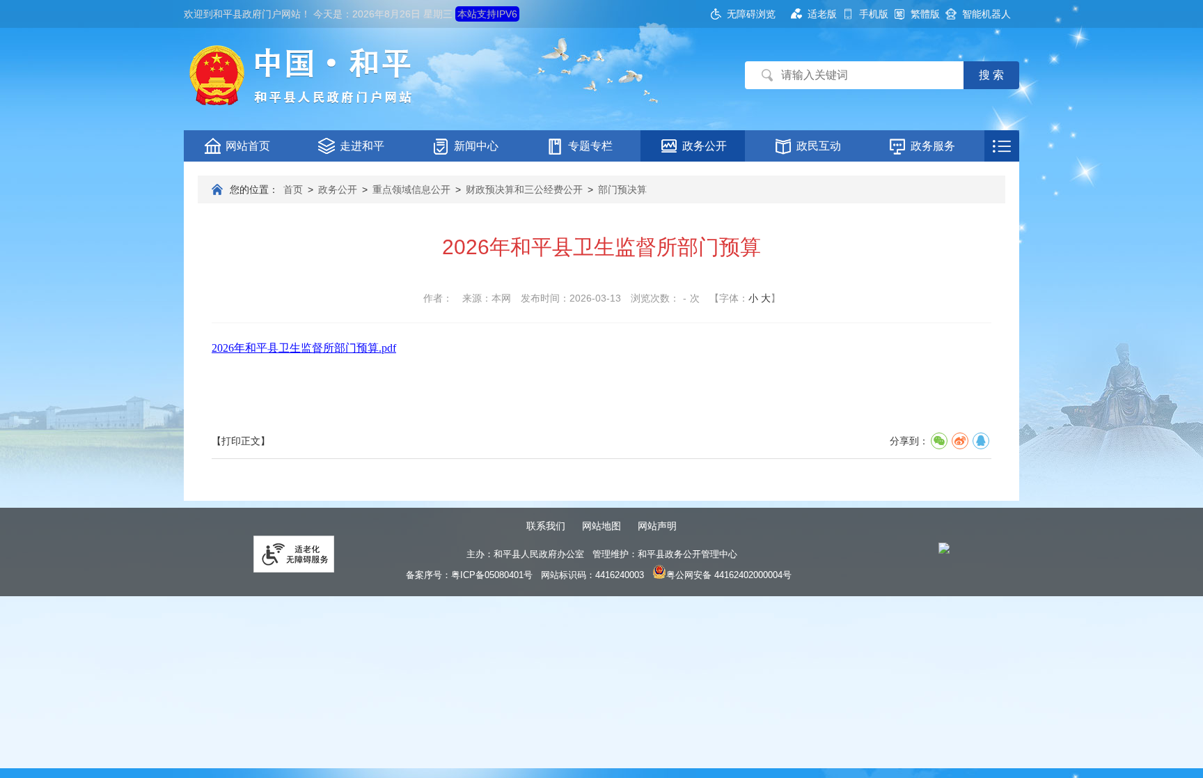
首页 (293, 189)
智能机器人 (986, 14)
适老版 (822, 14)
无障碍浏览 (751, 14)
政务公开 (704, 146)
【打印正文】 (241, 440)
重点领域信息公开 (411, 189)
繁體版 (925, 14)
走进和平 (362, 146)
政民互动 (818, 146)
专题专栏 (590, 146)
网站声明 (657, 525)
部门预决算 (622, 189)
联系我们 (545, 525)
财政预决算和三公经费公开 (524, 189)
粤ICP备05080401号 (492, 575)
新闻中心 (476, 146)
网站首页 (248, 146)
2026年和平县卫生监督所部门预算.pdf (304, 348)
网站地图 (601, 525)
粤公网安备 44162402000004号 (729, 575)
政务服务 (933, 146)
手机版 (873, 14)
